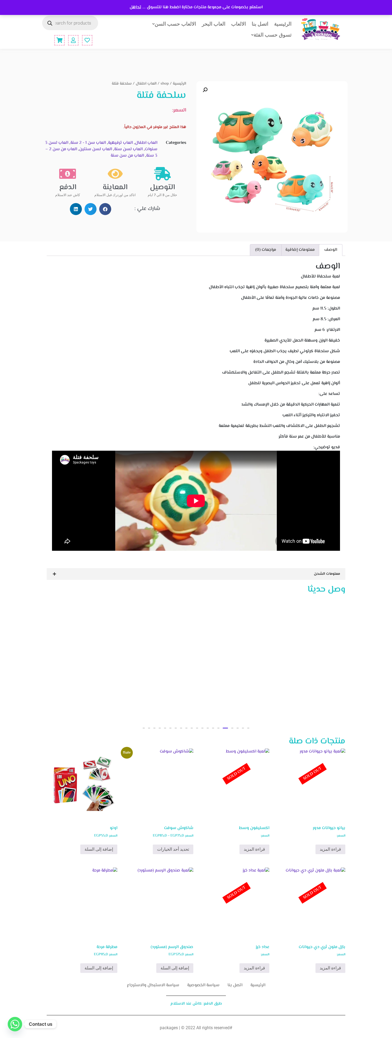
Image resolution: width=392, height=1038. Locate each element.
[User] (73, 40)
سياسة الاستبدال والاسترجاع (153, 985)
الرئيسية (282, 23)
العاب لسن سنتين (95, 149)
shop (165, 84)
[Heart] (87, 40)
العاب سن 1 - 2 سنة (88, 143)
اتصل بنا (260, 23)
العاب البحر (213, 23)
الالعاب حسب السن (175, 23)
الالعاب (238, 23)
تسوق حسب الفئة (272, 34)
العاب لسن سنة (128, 149)
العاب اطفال (146, 84)
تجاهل (135, 7)
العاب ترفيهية (120, 143)
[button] (205, 90)
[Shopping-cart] (59, 40)
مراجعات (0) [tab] (265, 250)
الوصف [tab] (330, 250)
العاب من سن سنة (127, 155)
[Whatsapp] (15, 1024)
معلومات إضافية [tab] (300, 250)
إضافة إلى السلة (99, 849)
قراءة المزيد (330, 849)
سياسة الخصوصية (203, 985)
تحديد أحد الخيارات (173, 849)
